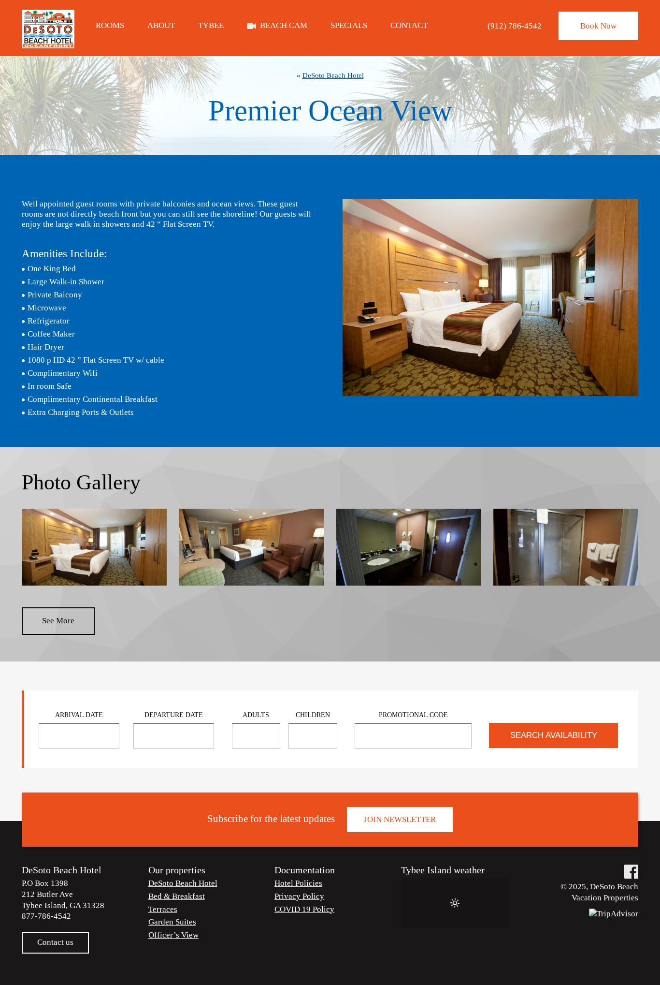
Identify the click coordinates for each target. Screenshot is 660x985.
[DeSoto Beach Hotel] (48, 29)
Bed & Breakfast (176, 896)
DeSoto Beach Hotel (333, 75)
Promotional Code (413, 715)
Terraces (162, 909)
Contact (409, 26)
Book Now (598, 25)
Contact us (55, 942)
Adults (256, 715)
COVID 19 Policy (304, 909)
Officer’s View (173, 935)
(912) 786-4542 (515, 25)
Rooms (110, 26)
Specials (348, 26)
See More (58, 620)
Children (313, 715)
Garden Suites (172, 921)
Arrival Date (79, 715)
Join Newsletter (400, 819)
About (161, 26)
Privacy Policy (299, 896)
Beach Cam (283, 26)
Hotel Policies (298, 883)
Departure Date (173, 715)
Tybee (211, 26)
